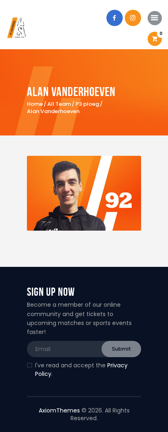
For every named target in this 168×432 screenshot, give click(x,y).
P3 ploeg (87, 104)
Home (35, 104)
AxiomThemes (59, 410)
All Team (59, 104)
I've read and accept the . (81, 369)
